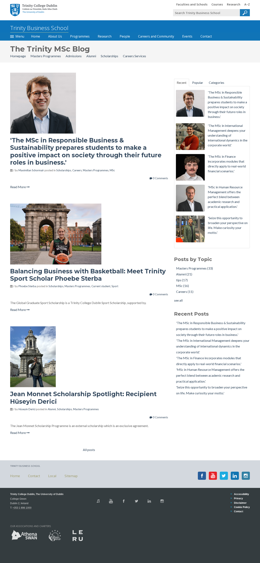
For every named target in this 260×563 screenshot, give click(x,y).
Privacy (238, 498)
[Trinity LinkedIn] (149, 501)
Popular (197, 82)
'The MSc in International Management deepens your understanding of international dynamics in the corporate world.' (212, 346)
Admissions (74, 56)
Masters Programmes (46, 56)
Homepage (18, 56)
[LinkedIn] (235, 476)
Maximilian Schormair (31, 170)
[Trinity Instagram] (162, 501)
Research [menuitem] (233, 4)
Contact (238, 511)
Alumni (91, 56)
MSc (112, 170)
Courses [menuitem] (217, 4)
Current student (100, 286)
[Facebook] (202, 476)
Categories (216, 82)
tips (182, 280)
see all (178, 300)
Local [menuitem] (52, 475)
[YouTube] (213, 476)
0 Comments (160, 178)
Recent (181, 82)
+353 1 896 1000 (22, 507)
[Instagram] (246, 476)
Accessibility (241, 494)
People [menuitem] (125, 36)
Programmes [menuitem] (80, 36)
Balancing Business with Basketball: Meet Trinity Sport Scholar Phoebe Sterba (88, 274)
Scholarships (110, 56)
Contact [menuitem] (206, 36)
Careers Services (134, 56)
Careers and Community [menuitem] (156, 36)
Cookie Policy (242, 507)
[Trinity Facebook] (124, 501)
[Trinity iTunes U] (98, 501)
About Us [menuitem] (55, 36)
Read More (18, 187)
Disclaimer (240, 503)
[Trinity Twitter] (136, 501)
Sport (115, 286)
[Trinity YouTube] (111, 501)
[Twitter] (224, 476)
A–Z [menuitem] (247, 4)
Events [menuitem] (187, 36)
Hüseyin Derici (26, 409)
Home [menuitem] (35, 36)
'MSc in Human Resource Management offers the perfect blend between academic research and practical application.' (210, 375)
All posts (89, 450)
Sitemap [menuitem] (71, 475)
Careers (77, 170)
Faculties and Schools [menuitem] (191, 4)
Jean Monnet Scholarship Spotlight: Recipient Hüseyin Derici (83, 397)
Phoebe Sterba (27, 286)
